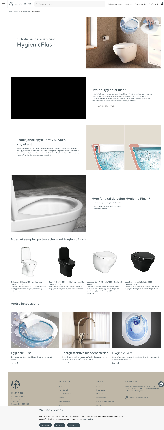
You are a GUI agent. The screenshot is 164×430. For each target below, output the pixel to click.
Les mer (14, 363)
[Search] (36, 4)
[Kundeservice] (161, 384)
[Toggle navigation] (4, 4)
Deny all (59, 425)
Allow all (45, 425)
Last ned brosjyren (106, 106)
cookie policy (88, 419)
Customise (73, 425)
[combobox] (72, 4)
